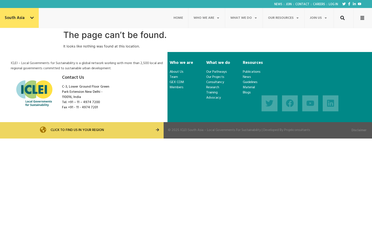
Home (178, 18)
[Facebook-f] (349, 4)
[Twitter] (344, 4)
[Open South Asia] (32, 18)
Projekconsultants (297, 130)
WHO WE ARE (204, 18)
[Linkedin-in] (354, 4)
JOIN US (316, 18)
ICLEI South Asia (191, 130)
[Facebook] (290, 103)
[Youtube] (359, 4)
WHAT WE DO (241, 18)
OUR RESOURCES (281, 18)
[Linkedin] (331, 103)
